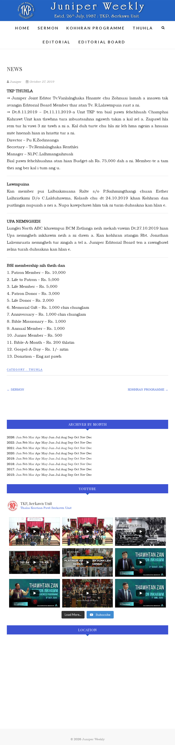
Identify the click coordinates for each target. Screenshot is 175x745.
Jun (51, 448)
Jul (57, 448)
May (44, 448)
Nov (82, 448)
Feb (25, 437)
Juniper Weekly (93, 739)
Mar (31, 437)
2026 (10, 437)
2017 (10, 469)
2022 (10, 442)
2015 (10, 474)
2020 (10, 453)
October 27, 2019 (41, 81)
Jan (19, 437)
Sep (70, 448)
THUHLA (143, 28)
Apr (38, 437)
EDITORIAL (57, 42)
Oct (76, 448)
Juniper (15, 81)
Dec (89, 448)
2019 (10, 458)
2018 (10, 464)
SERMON (48, 28)
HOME (22, 28)
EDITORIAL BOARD (102, 42)
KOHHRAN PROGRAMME (95, 28)
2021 (10, 448)
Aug (64, 448)
